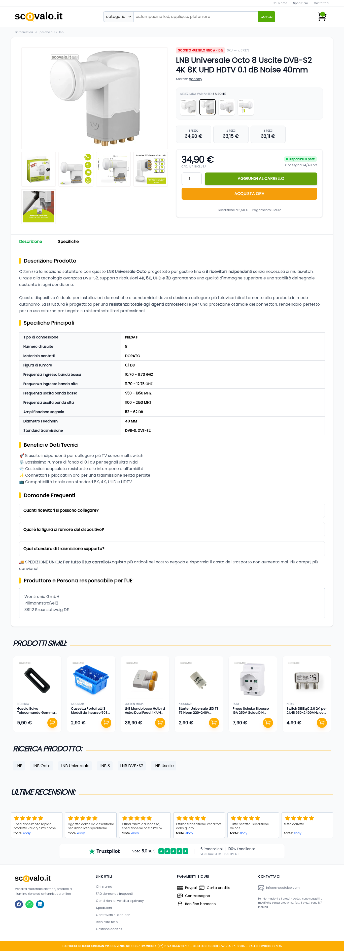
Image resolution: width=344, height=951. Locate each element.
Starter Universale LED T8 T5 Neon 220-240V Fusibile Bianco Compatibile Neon (199, 714)
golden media (134, 704)
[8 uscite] (207, 107)
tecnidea (23, 704)
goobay (195, 78)
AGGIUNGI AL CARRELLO (261, 178)
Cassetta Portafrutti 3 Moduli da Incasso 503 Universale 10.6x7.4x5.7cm (89, 714)
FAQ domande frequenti (114, 893)
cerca (266, 16)
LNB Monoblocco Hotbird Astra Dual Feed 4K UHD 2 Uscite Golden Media (145, 712)
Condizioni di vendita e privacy (120, 901)
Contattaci (321, 3)
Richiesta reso (107, 922)
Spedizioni (300, 3)
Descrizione (30, 241)
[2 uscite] (188, 107)
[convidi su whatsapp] (29, 904)
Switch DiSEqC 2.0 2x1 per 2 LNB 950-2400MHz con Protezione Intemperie (307, 712)
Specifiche (68, 241)
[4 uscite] (227, 107)
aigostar (77, 704)
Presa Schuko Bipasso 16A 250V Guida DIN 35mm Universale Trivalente (251, 714)
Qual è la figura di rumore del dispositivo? (63, 529)
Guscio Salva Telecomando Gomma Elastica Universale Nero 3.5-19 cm (37, 714)
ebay (27, 833)
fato (236, 704)
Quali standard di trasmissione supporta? (64, 549)
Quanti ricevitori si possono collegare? (61, 510)
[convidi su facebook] (19, 904)
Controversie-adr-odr (113, 915)
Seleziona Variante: (203, 94)
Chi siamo (279, 3)
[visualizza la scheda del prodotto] (37, 680)
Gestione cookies (109, 929)
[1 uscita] (246, 107)
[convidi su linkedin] (40, 904)
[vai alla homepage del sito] (50, 878)
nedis (290, 704)
